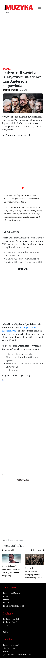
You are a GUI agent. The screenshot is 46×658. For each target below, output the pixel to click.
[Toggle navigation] (40, 7)
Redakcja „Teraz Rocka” (11, 644)
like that (7, 539)
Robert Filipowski (10, 90)
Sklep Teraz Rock (9, 648)
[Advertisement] (23, 41)
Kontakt (5, 596)
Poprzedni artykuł (9, 549)
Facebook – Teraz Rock (11, 618)
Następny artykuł (36, 549)
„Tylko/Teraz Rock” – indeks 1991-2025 (17, 654)
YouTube (6, 625)
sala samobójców (17, 539)
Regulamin (6, 602)
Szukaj (6, 12)
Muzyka (6, 68)
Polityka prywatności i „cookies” (14, 605)
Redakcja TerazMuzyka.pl (11, 592)
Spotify (5, 631)
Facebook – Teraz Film (10, 622)
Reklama (6, 599)
